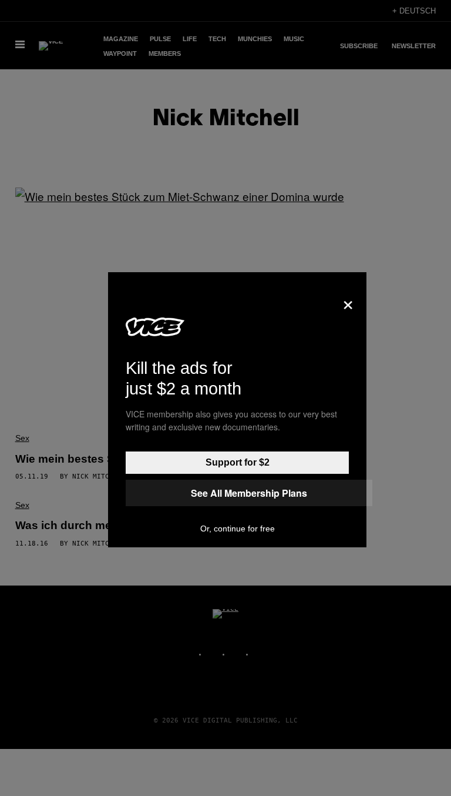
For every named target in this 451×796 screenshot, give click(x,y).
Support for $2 (238, 462)
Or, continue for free (237, 528)
